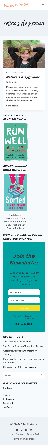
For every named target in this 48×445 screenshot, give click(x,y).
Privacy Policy (34, 434)
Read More (13, 106)
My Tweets (8, 388)
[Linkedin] (31, 430)
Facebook (8, 403)
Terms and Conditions (24, 439)
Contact (20, 434)
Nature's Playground (23, 77)
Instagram (8, 399)
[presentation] (24, 54)
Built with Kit (24, 324)
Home (10, 434)
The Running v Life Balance (17, 341)
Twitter (6, 395)
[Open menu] (42, 5)
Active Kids (11, 72)
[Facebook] (17, 430)
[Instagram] (26, 430)
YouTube (7, 407)
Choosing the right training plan (19, 367)
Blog (20, 72)
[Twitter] (22, 430)
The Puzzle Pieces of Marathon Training (23, 346)
